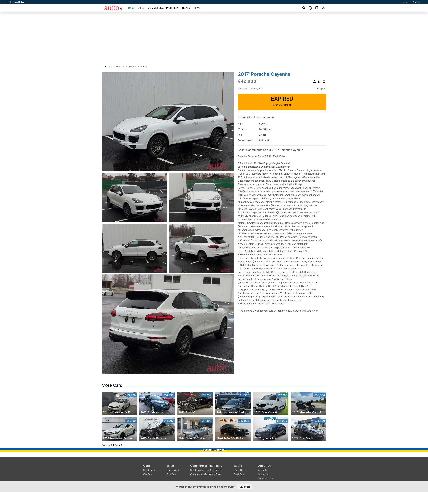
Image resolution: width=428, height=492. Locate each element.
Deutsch (406, 2)
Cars (131, 7)
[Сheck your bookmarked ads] (316, 8)
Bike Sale (171, 474)
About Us (264, 465)
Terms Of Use (265, 478)
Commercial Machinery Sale (205, 474)
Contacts (263, 474)
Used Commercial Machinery (206, 470)
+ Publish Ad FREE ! (16, 2)
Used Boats (240, 470)
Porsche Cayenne (136, 66)
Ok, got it (244, 486)
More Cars (112, 385)
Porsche (116, 66)
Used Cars (149, 470)
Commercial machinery (163, 7)
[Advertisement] (214, 39)
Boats (186, 7)
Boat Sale (239, 474)
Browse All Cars (111, 445)
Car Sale (147, 474)
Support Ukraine (214, 449)
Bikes (141, 7)
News (196, 7)
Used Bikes (172, 470)
